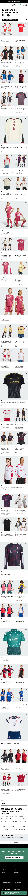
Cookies (3, 886)
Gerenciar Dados (17, 882)
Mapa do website (17, 869)
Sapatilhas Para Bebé (4, 821)
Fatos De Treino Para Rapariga (22, 827)
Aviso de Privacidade (18, 886)
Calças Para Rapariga (12, 827)
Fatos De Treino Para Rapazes (22, 819)
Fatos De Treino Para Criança (4, 829)
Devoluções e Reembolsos (19, 865)
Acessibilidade (17, 889)
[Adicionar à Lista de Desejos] (12, 24)
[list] (12, 20)
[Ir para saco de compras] (25, 4)
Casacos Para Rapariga (13, 824)
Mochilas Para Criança (4, 824)
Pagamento (16, 872)
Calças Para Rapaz (4, 827)
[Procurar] (22, 4)
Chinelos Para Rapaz (13, 819)
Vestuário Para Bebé (4, 816)
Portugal (16, 894)
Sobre (3, 872)
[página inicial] (14, 5)
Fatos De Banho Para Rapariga (22, 821)
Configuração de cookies (7, 882)
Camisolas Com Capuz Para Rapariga (22, 829)
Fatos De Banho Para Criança (13, 829)
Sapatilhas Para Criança (4, 819)
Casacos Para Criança (22, 824)
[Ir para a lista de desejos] (5, 4)
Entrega (3, 865)
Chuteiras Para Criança (13, 821)
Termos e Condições (6, 889)
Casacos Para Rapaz (22, 816)
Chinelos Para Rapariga (13, 816)
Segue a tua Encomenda (7, 869)
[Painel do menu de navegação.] (2, 4)
